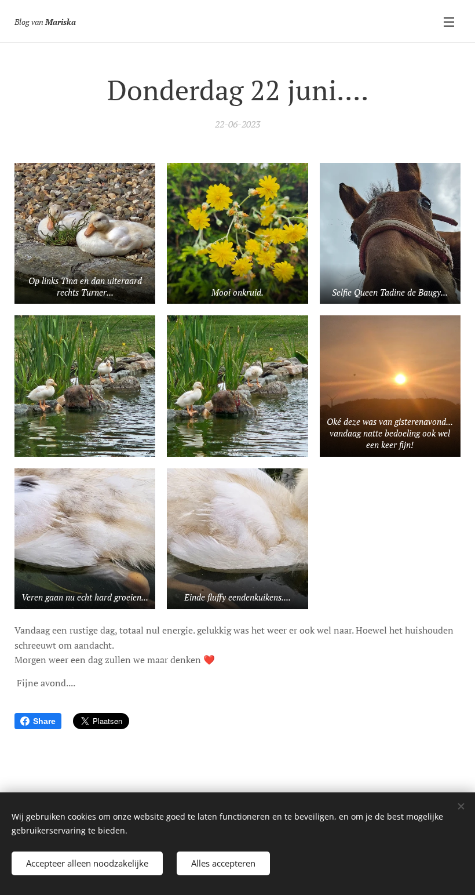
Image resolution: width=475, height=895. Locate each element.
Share (44, 721)
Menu (449, 21)
